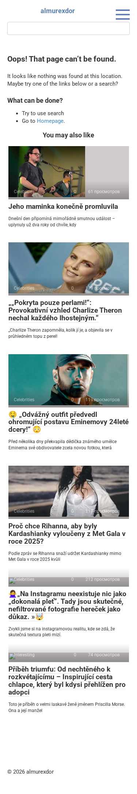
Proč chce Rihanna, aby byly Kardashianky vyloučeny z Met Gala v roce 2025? (67, 533)
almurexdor (58, 11)
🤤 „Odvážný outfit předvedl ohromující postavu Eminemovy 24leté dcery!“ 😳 (68, 422)
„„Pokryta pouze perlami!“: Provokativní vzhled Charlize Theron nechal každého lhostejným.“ (65, 310)
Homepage (50, 121)
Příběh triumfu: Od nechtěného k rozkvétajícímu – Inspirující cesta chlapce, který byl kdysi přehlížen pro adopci (67, 680)
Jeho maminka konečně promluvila (63, 206)
